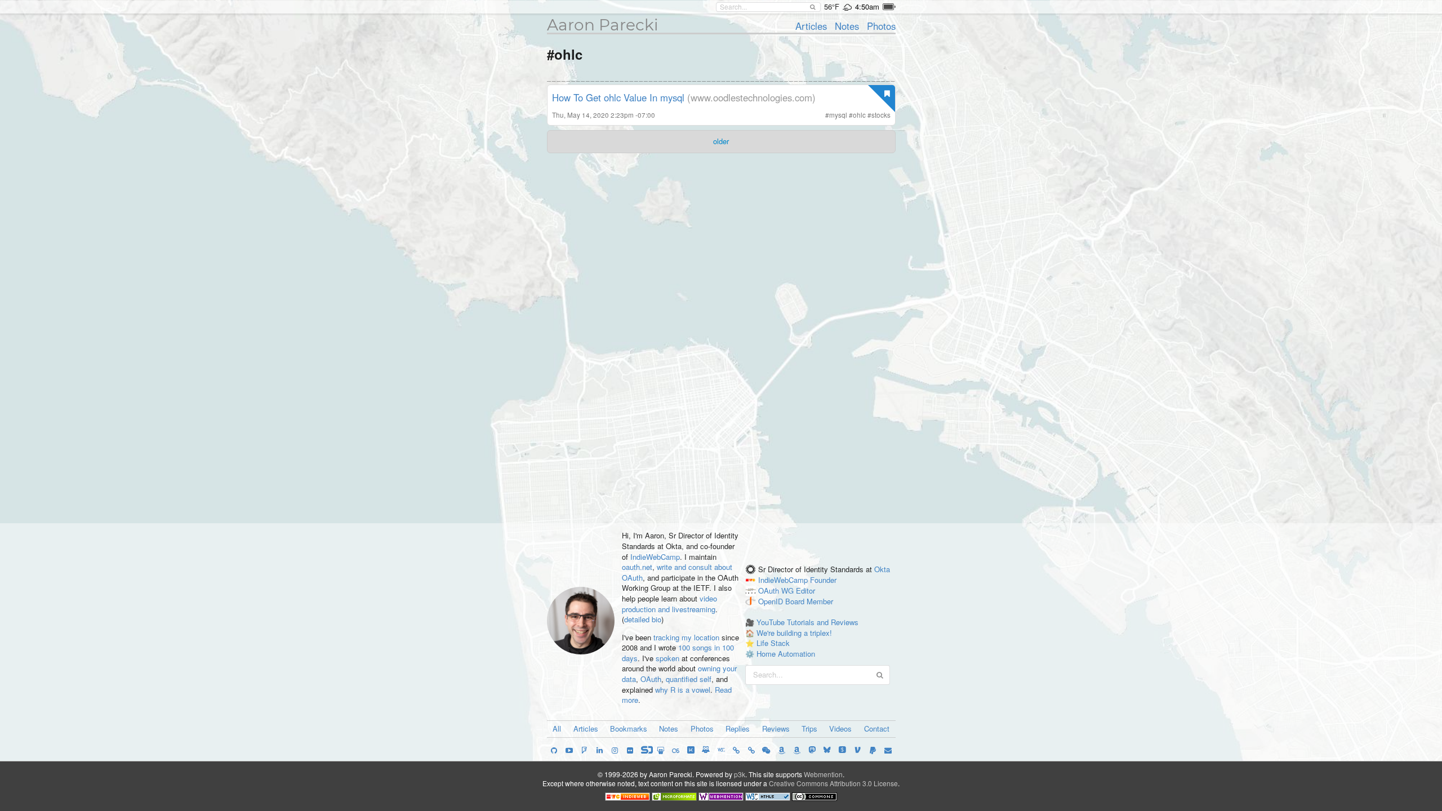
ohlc (859, 114)
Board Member (809, 601)
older (721, 141)
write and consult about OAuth (677, 572)
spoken (667, 658)
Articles (811, 26)
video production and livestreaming (669, 603)
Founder (823, 579)
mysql (838, 114)
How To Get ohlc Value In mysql (618, 97)
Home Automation (785, 653)
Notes (847, 26)
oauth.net (637, 567)
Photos (881, 26)
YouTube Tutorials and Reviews (807, 622)
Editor (805, 590)
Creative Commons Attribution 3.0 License (833, 783)
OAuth (650, 679)
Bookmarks (628, 728)
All (557, 728)
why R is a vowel (682, 689)
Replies (738, 728)
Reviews (776, 728)
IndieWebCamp (655, 556)
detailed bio (642, 619)
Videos (840, 728)
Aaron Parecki (602, 24)
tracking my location (686, 637)
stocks (881, 114)
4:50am (867, 6)
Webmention (823, 774)
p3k (739, 774)
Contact (876, 728)
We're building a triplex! (794, 632)
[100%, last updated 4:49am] (889, 6)
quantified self (688, 679)
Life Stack (773, 643)
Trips (809, 728)
